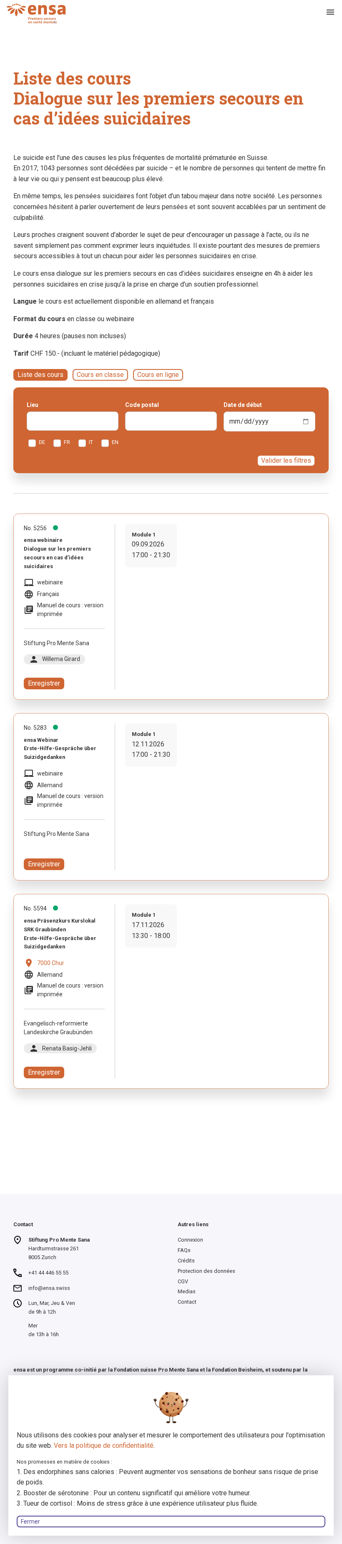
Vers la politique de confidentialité (103, 1445)
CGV (183, 1281)
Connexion (190, 1240)
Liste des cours (40, 375)
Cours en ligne (158, 375)
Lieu (32, 405)
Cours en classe (100, 375)
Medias (187, 1291)
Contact (187, 1302)
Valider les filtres (286, 460)
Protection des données (206, 1271)
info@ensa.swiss (49, 1288)
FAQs (184, 1250)
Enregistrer (44, 683)
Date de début (243, 405)
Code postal (142, 405)
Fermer (30, 1521)
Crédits (186, 1260)
